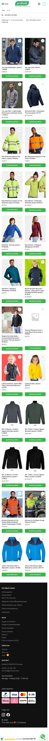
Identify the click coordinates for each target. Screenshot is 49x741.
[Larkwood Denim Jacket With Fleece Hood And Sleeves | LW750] (12, 367)
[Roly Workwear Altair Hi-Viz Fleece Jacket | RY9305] (12, 140)
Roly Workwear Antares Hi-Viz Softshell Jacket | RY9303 (12, 202)
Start (3, 10)
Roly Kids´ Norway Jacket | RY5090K (11, 246)
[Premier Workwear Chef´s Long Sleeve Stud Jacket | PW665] (35, 317)
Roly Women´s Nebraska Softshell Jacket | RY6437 (34, 202)
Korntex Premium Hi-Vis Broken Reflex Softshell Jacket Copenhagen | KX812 (11, 522)
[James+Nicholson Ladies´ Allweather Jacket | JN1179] (35, 549)
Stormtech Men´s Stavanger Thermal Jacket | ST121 (34, 112)
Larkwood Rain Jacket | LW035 (33, 384)
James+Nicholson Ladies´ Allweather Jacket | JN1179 (34, 567)
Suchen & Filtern (11, 15)
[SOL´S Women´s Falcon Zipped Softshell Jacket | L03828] (12, 413)
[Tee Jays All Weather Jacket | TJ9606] (12, 51)
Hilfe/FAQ (12, 664)
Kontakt (4, 649)
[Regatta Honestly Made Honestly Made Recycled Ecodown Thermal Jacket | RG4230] (12, 320)
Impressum (6, 612)
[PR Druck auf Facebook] (8, 714)
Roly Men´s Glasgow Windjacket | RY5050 (9, 289)
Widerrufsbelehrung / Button (12, 605)
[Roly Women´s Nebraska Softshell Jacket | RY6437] (35, 184)
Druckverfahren (7, 632)
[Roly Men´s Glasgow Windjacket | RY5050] (12, 272)
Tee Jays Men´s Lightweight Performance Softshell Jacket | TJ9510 (12, 113)
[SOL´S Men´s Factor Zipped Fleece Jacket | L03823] (35, 458)
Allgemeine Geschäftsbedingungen (14, 601)
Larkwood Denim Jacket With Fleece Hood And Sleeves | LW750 (12, 385)
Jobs (3, 655)
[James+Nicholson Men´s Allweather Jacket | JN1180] (12, 549)
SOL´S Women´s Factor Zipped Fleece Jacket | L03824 (10, 476)
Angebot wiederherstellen (11, 624)
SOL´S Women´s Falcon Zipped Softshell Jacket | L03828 (10, 431)
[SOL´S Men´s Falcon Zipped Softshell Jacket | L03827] (35, 413)
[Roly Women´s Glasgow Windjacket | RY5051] (35, 228)
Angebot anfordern (8, 621)
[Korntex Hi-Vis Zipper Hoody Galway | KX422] (35, 504)
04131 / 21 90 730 (9, 668)
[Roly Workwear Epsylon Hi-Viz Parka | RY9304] (35, 140)
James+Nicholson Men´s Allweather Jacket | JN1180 (11, 567)
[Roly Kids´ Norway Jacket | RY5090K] (12, 228)
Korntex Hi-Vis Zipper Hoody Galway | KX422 (34, 521)
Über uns (5, 652)
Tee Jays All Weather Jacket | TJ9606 (12, 68)
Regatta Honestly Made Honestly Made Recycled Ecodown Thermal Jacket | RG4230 (11, 339)
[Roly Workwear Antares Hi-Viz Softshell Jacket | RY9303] (12, 184)
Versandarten (6, 595)
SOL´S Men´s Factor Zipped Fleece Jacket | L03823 (34, 475)
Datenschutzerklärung (10, 608)
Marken (4, 634)
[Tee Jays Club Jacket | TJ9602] (35, 51)
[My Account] (39, 4)
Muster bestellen (8, 628)
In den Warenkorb (12, 165)
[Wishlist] (19, 40)
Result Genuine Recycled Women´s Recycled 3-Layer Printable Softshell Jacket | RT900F (34, 291)
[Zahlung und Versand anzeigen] (24, 697)
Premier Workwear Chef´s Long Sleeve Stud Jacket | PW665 (34, 332)
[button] (44, 4)
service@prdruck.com (10, 671)
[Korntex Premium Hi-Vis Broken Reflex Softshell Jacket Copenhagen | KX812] (12, 504)
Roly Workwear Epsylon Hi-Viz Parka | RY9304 (35, 157)
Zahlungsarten (7, 592)
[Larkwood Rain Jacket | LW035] (35, 367)
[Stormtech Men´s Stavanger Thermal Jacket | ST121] (35, 94)
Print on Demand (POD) (10, 640)
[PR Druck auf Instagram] (3, 714)
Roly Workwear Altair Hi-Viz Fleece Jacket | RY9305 (11, 157)
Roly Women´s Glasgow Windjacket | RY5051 (33, 246)
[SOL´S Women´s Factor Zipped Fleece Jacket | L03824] (12, 458)
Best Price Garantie (8, 598)
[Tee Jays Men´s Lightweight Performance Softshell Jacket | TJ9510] (12, 94)
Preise (4, 637)
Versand (20, 664)
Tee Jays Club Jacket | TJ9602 (32, 68)
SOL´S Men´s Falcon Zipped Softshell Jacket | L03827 (34, 430)
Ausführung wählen (12, 76)
